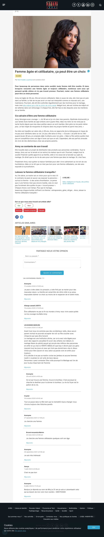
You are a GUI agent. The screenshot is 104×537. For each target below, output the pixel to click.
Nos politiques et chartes (68, 516)
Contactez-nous (51, 516)
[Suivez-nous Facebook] (74, 5)
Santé (57, 511)
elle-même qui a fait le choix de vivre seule (39, 105)
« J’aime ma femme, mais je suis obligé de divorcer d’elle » (55, 237)
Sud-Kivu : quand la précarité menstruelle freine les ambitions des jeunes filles (71, 238)
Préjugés (41, 210)
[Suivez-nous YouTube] (83, 5)
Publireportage (34, 511)
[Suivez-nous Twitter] (79, 5)
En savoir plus (20, 531)
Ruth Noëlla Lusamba (25, 80)
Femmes (19, 210)
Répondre (27, 299)
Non (29, 206)
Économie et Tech (49, 508)
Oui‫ (93, 527)
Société (18, 76)
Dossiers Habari (34, 508)
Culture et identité (21, 508)
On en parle (40, 516)
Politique (90, 508)
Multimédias (73, 508)
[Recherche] (100, 5)
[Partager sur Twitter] (21, 217)
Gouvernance (61, 508)
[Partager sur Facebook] (17, 217)
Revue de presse (47, 511)
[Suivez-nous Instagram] (92, 5)
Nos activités (28, 516)
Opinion (82, 508)
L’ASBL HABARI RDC (86, 516)
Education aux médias (50, 519)
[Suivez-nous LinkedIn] (88, 5)
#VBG (10, 508)
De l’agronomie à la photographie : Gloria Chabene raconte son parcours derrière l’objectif (22, 239)
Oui (19, 206)
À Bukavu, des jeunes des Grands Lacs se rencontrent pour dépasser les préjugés (38, 238)
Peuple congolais (30, 210)
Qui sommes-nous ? (15, 516)
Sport (71, 511)
